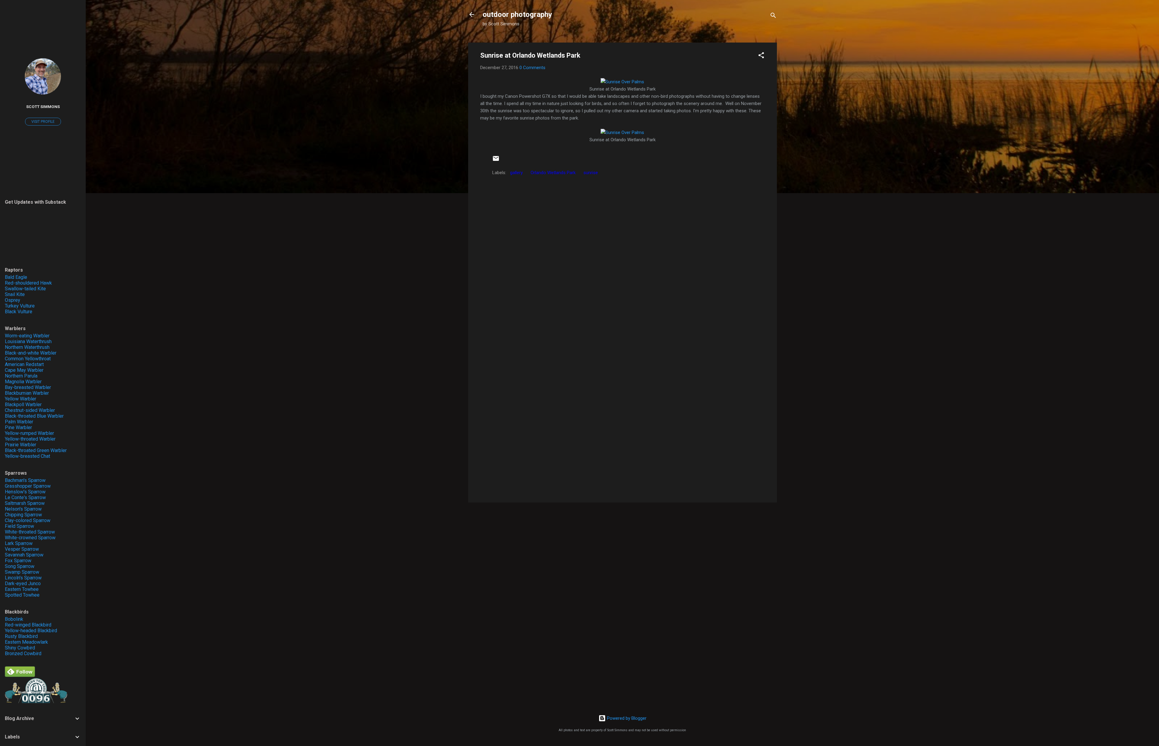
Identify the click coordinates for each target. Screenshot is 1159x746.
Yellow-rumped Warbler (29, 433)
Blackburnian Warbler (27, 393)
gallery (516, 172)
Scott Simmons (43, 106)
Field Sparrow (19, 526)
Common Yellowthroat (28, 359)
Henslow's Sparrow (25, 492)
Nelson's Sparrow (23, 509)
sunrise (590, 172)
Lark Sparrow (19, 543)
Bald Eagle (16, 277)
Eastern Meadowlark (26, 642)
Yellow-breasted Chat (27, 456)
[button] (761, 56)
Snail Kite (15, 294)
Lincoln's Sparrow (23, 578)
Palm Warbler (19, 422)
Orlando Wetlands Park (553, 172)
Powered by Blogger (626, 718)
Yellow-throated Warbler (30, 439)
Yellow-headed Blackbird (31, 630)
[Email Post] (496, 160)
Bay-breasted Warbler (28, 387)
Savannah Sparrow (24, 555)
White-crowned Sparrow (30, 537)
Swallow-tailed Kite (25, 289)
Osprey (12, 300)
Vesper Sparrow (22, 549)
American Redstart (24, 364)
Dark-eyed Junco (23, 583)
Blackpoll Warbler (23, 404)
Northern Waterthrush (27, 347)
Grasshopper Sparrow (28, 486)
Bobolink (14, 619)
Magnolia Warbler (23, 381)
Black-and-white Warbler (30, 353)
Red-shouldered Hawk (28, 283)
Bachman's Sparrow (25, 480)
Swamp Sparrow (22, 572)
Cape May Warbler (24, 370)
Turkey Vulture (20, 306)
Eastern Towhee (22, 589)
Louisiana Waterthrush (28, 341)
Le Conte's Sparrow (25, 497)
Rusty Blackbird (21, 636)
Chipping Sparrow (23, 515)
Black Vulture (18, 311)
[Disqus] (622, 255)
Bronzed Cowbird (23, 653)
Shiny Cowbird (20, 648)
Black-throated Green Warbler (36, 450)
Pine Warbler (18, 427)
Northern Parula (21, 376)
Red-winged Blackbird (28, 625)
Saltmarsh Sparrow (25, 503)
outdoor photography (517, 14)
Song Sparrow (19, 566)
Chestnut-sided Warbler (30, 410)
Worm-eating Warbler (27, 336)
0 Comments (532, 67)
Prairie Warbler (20, 445)
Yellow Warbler (20, 399)
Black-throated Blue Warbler (34, 416)
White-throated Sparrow (30, 532)
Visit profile (43, 122)
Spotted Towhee (22, 595)
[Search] (773, 16)
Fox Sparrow (18, 560)
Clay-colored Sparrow (27, 520)
